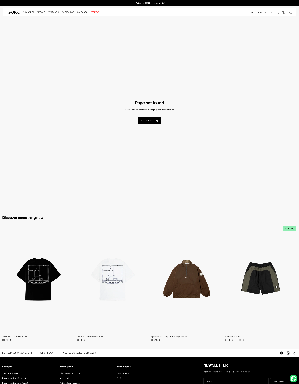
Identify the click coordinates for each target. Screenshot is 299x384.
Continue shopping (149, 120)
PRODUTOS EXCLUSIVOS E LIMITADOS (78, 353)
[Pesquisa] (277, 12)
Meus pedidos (123, 373)
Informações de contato (69, 373)
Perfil (119, 378)
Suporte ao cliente (10, 373)
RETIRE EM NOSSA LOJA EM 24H (17, 353)
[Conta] (283, 12)
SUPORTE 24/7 (46, 353)
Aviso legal (64, 378)
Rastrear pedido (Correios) (14, 378)
